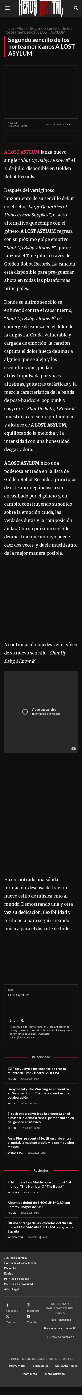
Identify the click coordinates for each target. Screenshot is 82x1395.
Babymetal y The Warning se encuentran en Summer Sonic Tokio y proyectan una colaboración (39, 1093)
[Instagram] (28, 1305)
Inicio (9, 28)
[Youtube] (28, 1316)
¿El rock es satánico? (60, 1337)
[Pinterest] (31, 137)
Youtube (32, 1322)
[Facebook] (12, 137)
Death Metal (29, 1373)
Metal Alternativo (66, 1365)
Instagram (33, 1310)
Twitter (10, 1322)
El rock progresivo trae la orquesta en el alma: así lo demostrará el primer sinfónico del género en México (41, 1117)
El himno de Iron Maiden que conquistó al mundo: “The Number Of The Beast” (39, 1184)
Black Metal (40, 1365)
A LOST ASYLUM (22, 152)
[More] (50, 137)
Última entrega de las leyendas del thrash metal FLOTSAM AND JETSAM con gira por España (41, 1227)
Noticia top (15, 1237)
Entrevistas (15, 1152)
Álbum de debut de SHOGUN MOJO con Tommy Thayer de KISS (39, 1204)
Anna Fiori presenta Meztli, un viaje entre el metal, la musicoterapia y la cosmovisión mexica (41, 1142)
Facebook (12, 1310)
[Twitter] (21, 137)
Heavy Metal (17, 1365)
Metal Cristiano (55, 1373)
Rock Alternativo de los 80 (60, 1328)
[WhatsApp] (41, 137)
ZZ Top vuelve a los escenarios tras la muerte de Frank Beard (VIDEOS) (37, 1071)
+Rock (22, 28)
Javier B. (17, 1020)
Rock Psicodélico (60, 1319)
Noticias (13, 1192)
